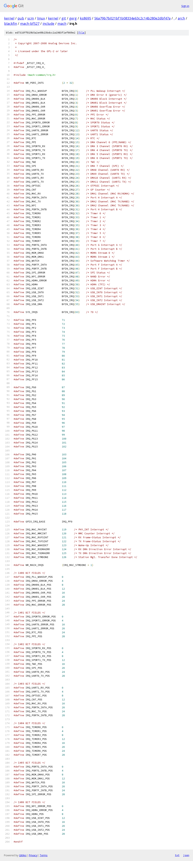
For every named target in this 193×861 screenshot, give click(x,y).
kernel (9, 18)
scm (30, 18)
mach (61, 23)
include (48, 23)
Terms (43, 855)
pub (21, 18)
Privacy (33, 855)
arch (181, 18)
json (186, 855)
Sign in (185, 6)
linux (41, 18)
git (63, 18)
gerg (73, 18)
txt (177, 855)
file (81, 32)
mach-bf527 (29, 23)
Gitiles (22, 855)
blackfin (10, 23)
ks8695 (85, 18)
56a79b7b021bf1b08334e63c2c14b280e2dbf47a (132, 18)
